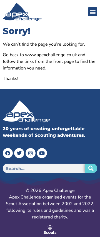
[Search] (91, 168)
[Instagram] (31, 153)
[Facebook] (8, 153)
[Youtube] (42, 153)
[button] (92, 11)
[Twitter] (19, 153)
